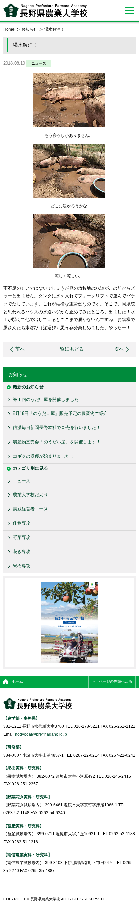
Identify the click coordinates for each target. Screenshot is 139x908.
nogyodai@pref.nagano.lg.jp (41, 734)
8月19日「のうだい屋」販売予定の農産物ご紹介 (60, 413)
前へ (20, 349)
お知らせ (29, 29)
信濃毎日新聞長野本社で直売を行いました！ (57, 427)
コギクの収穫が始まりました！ (43, 456)
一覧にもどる (69, 349)
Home (9, 29)
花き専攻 (21, 551)
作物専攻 (21, 523)
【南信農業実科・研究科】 (27, 854)
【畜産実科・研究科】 (23, 826)
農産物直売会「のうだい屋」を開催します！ (57, 441)
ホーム (17, 681)
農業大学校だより (30, 494)
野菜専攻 (21, 537)
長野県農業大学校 (45, 10)
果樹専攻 (21, 565)
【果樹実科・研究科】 (23, 768)
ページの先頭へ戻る (115, 681)
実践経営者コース (30, 508)
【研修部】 (13, 747)
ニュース (38, 63)
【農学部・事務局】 (21, 718)
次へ (119, 349)
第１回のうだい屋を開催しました (46, 399)
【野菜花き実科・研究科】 (27, 797)
